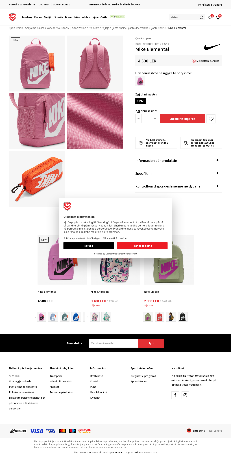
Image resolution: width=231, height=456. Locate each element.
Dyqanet (95, 397)
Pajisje (105, 28)
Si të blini (14, 376)
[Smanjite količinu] (138, 118)
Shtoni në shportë (182, 119)
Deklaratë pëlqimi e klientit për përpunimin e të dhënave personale (27, 403)
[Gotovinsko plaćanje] (18, 431)
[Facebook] (175, 395)
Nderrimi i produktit (61, 381)
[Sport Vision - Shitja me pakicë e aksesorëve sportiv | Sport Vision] (12, 17)
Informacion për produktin (156, 160)
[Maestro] (72, 431)
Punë (93, 387)
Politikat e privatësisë (21, 392)
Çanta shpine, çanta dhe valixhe (130, 28)
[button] (33, 17)
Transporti (56, 376)
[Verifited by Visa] (51, 431)
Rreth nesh (96, 376)
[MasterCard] (62, 431)
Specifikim (143, 173)
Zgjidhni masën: (146, 94)
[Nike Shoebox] (115, 260)
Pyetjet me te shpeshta (23, 387)
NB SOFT (119, 452)
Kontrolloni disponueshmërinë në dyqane (168, 186)
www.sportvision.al (91, 452)
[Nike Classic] (169, 260)
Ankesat (54, 387)
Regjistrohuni (213, 4)
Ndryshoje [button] (215, 430)
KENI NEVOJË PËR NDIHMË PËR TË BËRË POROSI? (115, 4)
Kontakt (95, 381)
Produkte (93, 28)
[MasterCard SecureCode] (84, 431)
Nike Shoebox (100, 291)
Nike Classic (152, 291)
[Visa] (36, 431)
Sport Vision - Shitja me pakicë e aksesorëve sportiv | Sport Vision (47, 28)
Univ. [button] (140, 101)
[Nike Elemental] (62, 260)
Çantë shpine (158, 28)
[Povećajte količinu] (155, 118)
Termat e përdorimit (62, 392)
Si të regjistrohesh (20, 381)
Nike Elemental (47, 291)
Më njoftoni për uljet (208, 60)
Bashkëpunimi (98, 392)
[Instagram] (185, 395)
